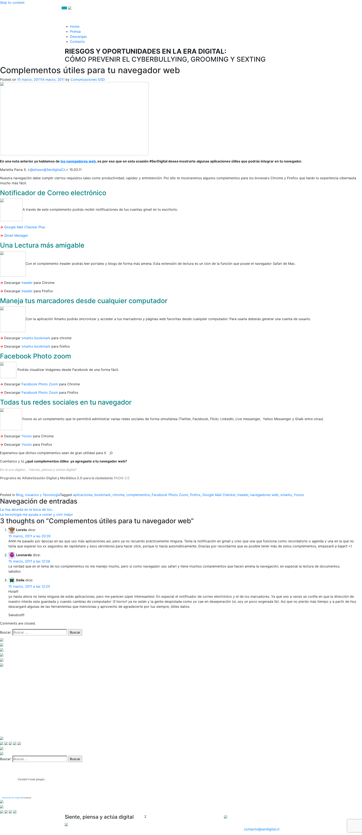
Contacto (77, 41)
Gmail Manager (16, 235)
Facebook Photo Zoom (40, 384)
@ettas (35, 170)
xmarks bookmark (36, 338)
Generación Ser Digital (11, 798)
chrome (118, 495)
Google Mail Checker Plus (24, 227)
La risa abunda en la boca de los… (27, 509)
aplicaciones (83, 495)
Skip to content (12, 2)
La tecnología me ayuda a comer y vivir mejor (36, 514)
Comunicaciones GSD (88, 79)
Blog (19, 495)
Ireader (27, 282)
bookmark (102, 495)
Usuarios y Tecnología (42, 495)
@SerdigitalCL (54, 170)
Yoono (27, 436)
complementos (138, 495)
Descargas (78, 36)
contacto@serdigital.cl (261, 829)
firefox (195, 495)
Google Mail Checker (218, 495)
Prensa (75, 31)
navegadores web (264, 495)
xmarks (286, 495)
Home (74, 26)
